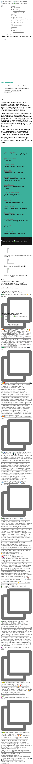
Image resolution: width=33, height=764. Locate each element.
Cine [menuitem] (5, 337)
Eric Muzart (7, 225)
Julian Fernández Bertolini (11, 193)
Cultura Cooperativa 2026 (11, 266)
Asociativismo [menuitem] (11, 330)
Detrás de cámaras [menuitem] (13, 326)
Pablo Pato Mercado (10, 152)
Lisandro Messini (9, 207)
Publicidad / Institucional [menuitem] (11, 335)
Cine (12, 24)
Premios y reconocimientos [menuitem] (15, 332)
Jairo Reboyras (8, 231)
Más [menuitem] (5, 342)
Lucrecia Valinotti (9, 219)
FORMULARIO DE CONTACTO (10, 291)
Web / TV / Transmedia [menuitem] (11, 339)
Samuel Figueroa (9, 213)
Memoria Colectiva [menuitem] (13, 324)
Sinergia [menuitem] (9, 322)
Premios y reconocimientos (22, 19)
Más (12, 28)
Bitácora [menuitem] (6, 319)
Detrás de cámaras (19, 12)
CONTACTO (17, 20)
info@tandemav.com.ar (11, 288)
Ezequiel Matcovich (10, 177)
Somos (15, 16)
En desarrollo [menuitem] (8, 340)
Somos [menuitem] (9, 329)
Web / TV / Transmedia (16, 25)
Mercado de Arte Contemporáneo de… (15, 275)
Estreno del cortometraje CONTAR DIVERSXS (17, 255)
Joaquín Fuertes (9, 164)
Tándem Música (18, 32)
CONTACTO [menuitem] (10, 334)
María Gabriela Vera (10, 158)
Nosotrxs (13, 14)
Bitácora (13, 6)
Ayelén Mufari (8, 171)
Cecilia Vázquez (9, 185)
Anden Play (17, 30)
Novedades (16, 7)
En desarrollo (14, 27)
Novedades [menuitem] (10, 321)
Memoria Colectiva (19, 11)
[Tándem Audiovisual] (14, 1)
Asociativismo (17, 17)
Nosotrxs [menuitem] (7, 327)
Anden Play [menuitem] (10, 343)
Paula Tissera (8, 200)
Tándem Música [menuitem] (12, 345)
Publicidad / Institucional (17, 22)
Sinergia (15, 9)
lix (11, 36)
